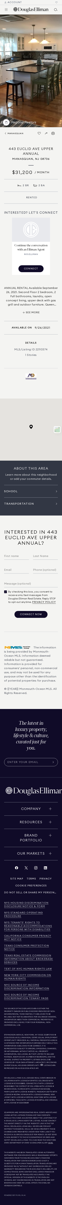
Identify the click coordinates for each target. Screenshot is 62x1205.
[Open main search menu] (56, 9)
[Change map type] (57, 429)
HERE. (50, 1143)
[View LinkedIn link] (45, 868)
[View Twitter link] (26, 868)
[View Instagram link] (36, 868)
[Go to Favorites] (56, 2)
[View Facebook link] (16, 868)
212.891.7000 (49, 1035)
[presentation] (31, 70)
